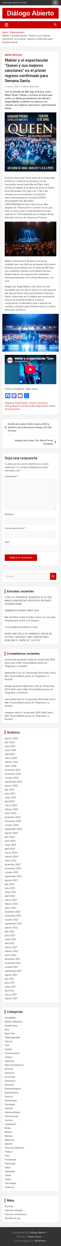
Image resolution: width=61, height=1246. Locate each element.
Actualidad (10, 1017)
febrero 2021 (11, 998)
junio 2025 (10, 793)
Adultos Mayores (13, 1021)
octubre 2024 (11, 825)
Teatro (8, 1179)
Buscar (53, 576)
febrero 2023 (11, 903)
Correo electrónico (15, 528)
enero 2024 (10, 860)
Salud (7, 1167)
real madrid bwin (13, 699)
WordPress (40, 1240)
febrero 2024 (11, 856)
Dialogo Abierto (12, 406)
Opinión (8, 1143)
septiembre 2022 (13, 923)
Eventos (9, 1096)
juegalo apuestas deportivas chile (22, 686)
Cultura (8, 1057)
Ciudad (8, 1049)
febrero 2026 (11, 762)
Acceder (9, 1206)
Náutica (9, 1136)
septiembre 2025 (13, 781)
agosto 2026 (11, 738)
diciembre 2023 (12, 864)
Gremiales (10, 1104)
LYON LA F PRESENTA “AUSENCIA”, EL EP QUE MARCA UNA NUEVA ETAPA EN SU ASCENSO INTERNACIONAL (28, 600)
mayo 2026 (10, 750)
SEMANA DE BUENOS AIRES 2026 (22, 610)
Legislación (10, 1124)
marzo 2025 (11, 805)
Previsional (10, 1159)
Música (8, 1132)
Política (8, 1151)
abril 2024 (10, 848)
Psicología (10, 1163)
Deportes (9, 1061)
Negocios (10, 1139)
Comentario (12, 476)
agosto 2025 (11, 785)
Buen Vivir (10, 1033)
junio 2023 (10, 888)
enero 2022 (10, 955)
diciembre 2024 (12, 817)
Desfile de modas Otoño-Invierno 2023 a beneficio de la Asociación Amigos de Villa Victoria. (29, 427)
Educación (10, 1080)
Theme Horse (34, 1236)
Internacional (11, 1116)
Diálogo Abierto (38, 1232)
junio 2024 (10, 840)
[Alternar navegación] (6, 24)
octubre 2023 (11, 872)
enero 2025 (10, 813)
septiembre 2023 (13, 876)
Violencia (9, 1187)
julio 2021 (9, 978)
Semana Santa (12, 409)
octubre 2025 (11, 777)
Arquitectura (11, 1025)
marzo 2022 (11, 947)
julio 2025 (9, 789)
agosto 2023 (11, 880)
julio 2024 (9, 837)
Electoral (9, 1084)
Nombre (10, 514)
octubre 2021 (11, 967)
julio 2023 (9, 884)
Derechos (10, 1072)
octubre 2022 (11, 919)
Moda (7, 1128)
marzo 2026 (11, 758)
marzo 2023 (11, 900)
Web (7, 542)
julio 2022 (9, 931)
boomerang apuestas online (19, 659)
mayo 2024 (10, 844)
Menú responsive (55, 2)
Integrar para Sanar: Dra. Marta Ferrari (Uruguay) (34, 442)
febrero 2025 (11, 809)
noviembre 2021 (13, 963)
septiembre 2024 (13, 829)
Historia (9, 1108)
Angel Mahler (21, 403)
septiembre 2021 (13, 970)
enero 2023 (10, 907)
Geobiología (11, 1100)
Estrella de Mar (28, 406)
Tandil (8, 1175)
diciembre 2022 (12, 911)
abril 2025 (10, 801)
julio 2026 (9, 742)
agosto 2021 (11, 974)
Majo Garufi (42, 406)
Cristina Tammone (30, 86)
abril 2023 (10, 896)
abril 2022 (10, 943)
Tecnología (10, 1183)
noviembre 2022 (13, 915)
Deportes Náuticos (14, 1065)
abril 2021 (10, 990)
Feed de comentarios (16, 1214)
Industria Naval (12, 1112)
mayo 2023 (10, 892)
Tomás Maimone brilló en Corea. (21, 627)
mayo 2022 (10, 939)
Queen (52, 406)
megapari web (12, 712)
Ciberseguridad (12, 1037)
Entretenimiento (13, 1088)
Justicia (9, 1120)
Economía (10, 1076)
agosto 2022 (11, 927)
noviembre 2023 (13, 868)
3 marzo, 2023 (12, 86)
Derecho (9, 1069)
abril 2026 (10, 754)
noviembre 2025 (13, 773)
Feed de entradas (14, 1210)
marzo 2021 (11, 994)
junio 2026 (10, 746)
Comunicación (12, 1053)
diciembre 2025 (12, 770)
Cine (7, 1045)
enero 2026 (10, 766)
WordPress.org (12, 1218)
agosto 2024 (11, 833)
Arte (7, 1029)
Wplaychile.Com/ (13, 672)
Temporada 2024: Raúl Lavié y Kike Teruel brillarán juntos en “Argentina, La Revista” (30, 663)
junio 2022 (10, 935)
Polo (7, 1155)
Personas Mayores (14, 1147)
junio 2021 (10, 982)
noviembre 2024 (13, 821)
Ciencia (8, 1041)
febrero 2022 (11, 951)
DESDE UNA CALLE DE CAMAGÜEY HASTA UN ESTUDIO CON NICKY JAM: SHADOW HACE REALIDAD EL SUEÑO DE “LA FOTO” (28, 637)
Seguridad (10, 1171)
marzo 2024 (11, 852)
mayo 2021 (10, 986)
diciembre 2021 (12, 959)
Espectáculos (13, 55)
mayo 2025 (10, 797)
